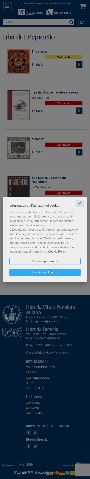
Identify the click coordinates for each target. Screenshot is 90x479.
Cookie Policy (57, 251)
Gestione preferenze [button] (45, 261)
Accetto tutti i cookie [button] (45, 272)
